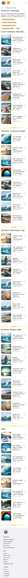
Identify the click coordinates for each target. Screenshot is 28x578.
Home (2, 7)
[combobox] (18, 3)
